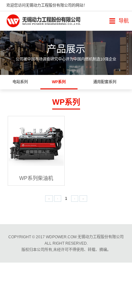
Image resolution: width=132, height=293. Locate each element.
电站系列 (20, 82)
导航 (124, 20)
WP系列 (59, 82)
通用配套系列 (104, 82)
